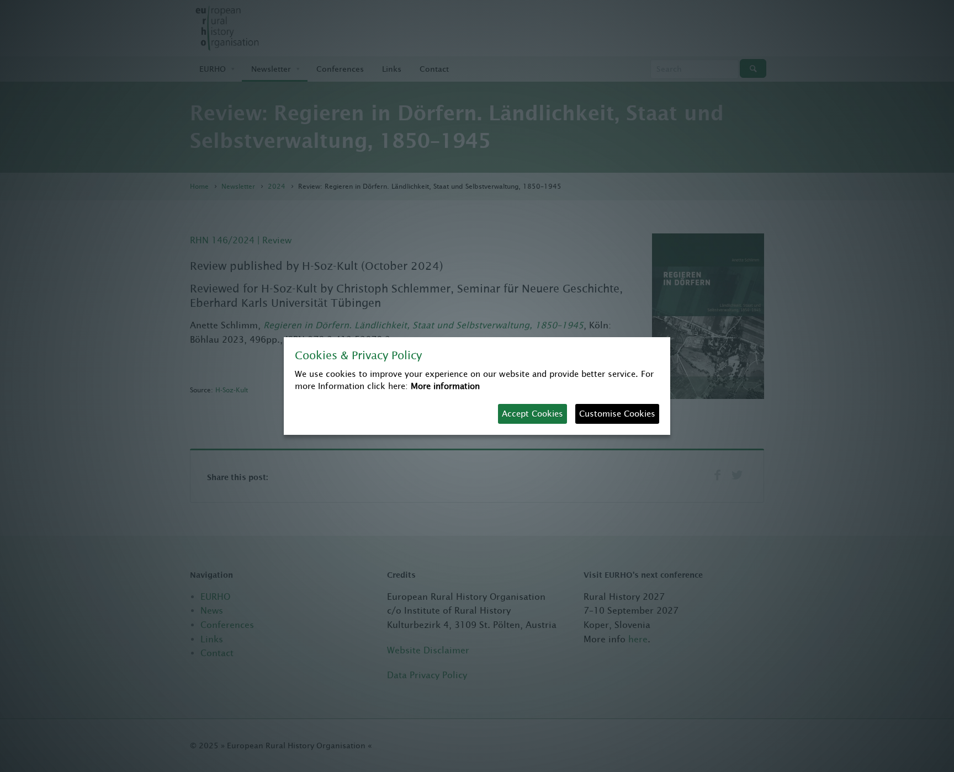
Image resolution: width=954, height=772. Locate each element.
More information (445, 386)
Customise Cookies (617, 413)
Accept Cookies (532, 413)
